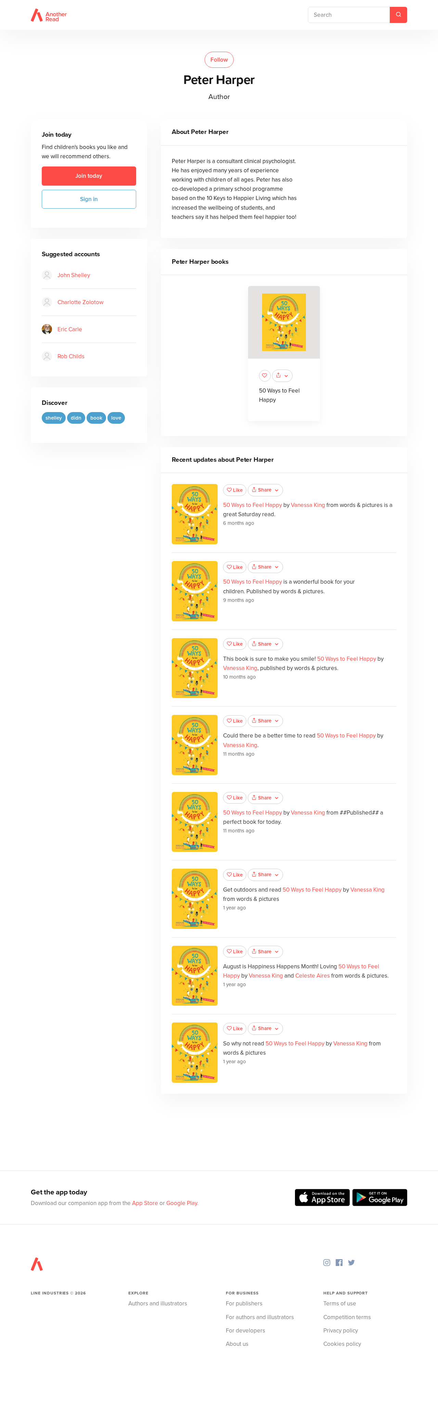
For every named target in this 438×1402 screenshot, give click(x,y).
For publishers (244, 1303)
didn (76, 417)
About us (237, 1344)
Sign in (89, 198)
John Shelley (73, 274)
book (96, 417)
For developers (245, 1330)
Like (238, 490)
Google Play (181, 1203)
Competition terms (347, 1317)
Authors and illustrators (157, 1303)
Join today (88, 175)
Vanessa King (308, 505)
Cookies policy (342, 1344)
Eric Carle (69, 329)
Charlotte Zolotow (80, 302)
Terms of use (339, 1303)
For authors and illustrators (260, 1317)
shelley (54, 417)
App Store (145, 1203)
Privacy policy (340, 1330)
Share (265, 490)
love (116, 417)
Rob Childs (71, 356)
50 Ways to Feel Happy (252, 505)
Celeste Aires (312, 975)
